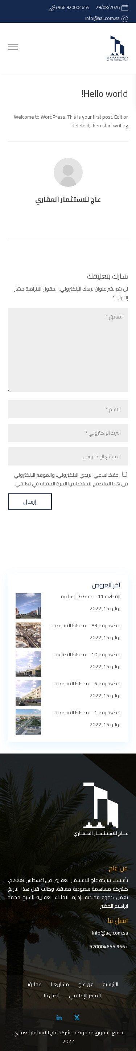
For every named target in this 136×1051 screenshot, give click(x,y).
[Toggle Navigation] (13, 48)
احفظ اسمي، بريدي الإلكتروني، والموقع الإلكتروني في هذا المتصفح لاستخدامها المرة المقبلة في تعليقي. (71, 479)
